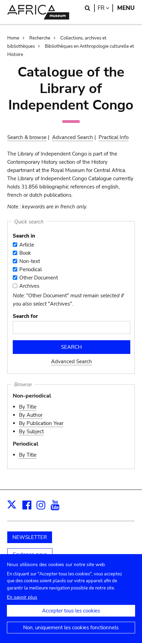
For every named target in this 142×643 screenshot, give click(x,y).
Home (13, 38)
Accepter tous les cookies (71, 610)
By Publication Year (41, 423)
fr (105, 8)
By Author (30, 415)
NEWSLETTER (29, 537)
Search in (24, 235)
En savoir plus (22, 597)
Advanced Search (72, 137)
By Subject (31, 431)
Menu (126, 8)
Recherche (39, 38)
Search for (25, 316)
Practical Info (114, 137)
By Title (28, 406)
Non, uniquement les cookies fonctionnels (71, 627)
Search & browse (27, 137)
